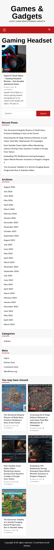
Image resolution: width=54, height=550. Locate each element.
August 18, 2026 (11, 482)
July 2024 (8, 276)
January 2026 (10, 218)
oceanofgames (8, 89)
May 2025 (8, 254)
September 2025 (11, 236)
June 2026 (8, 196)
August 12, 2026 (11, 530)
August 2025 (9, 240)
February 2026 (10, 214)
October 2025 (10, 231)
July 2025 (8, 245)
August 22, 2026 (11, 425)
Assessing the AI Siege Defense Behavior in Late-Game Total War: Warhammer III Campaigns (26, 139)
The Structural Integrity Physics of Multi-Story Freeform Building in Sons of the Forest (24, 131)
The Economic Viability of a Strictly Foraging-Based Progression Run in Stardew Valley (26, 168)
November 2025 (11, 227)
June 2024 (8, 280)
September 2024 (11, 271)
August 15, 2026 (37, 479)
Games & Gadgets (27, 12)
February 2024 (10, 298)
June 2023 (8, 311)
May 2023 (8, 315)
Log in (6, 358)
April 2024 (8, 289)
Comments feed (11, 367)
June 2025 (8, 249)
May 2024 (8, 285)
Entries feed (9, 363)
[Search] (49, 29)
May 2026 (8, 200)
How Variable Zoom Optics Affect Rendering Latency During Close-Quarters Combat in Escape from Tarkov (26, 148)
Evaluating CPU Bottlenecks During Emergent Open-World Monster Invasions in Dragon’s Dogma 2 (26, 159)
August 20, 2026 (37, 428)
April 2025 (8, 258)
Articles (7, 69)
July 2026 (8, 192)
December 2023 (11, 307)
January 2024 (10, 302)
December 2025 (11, 223)
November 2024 (11, 267)
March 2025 (9, 262)
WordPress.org (10, 371)
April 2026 (8, 205)
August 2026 (9, 187)
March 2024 (9, 293)
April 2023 (8, 320)
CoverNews (39, 543)
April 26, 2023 (10, 87)
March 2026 (9, 209)
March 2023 (9, 324)
